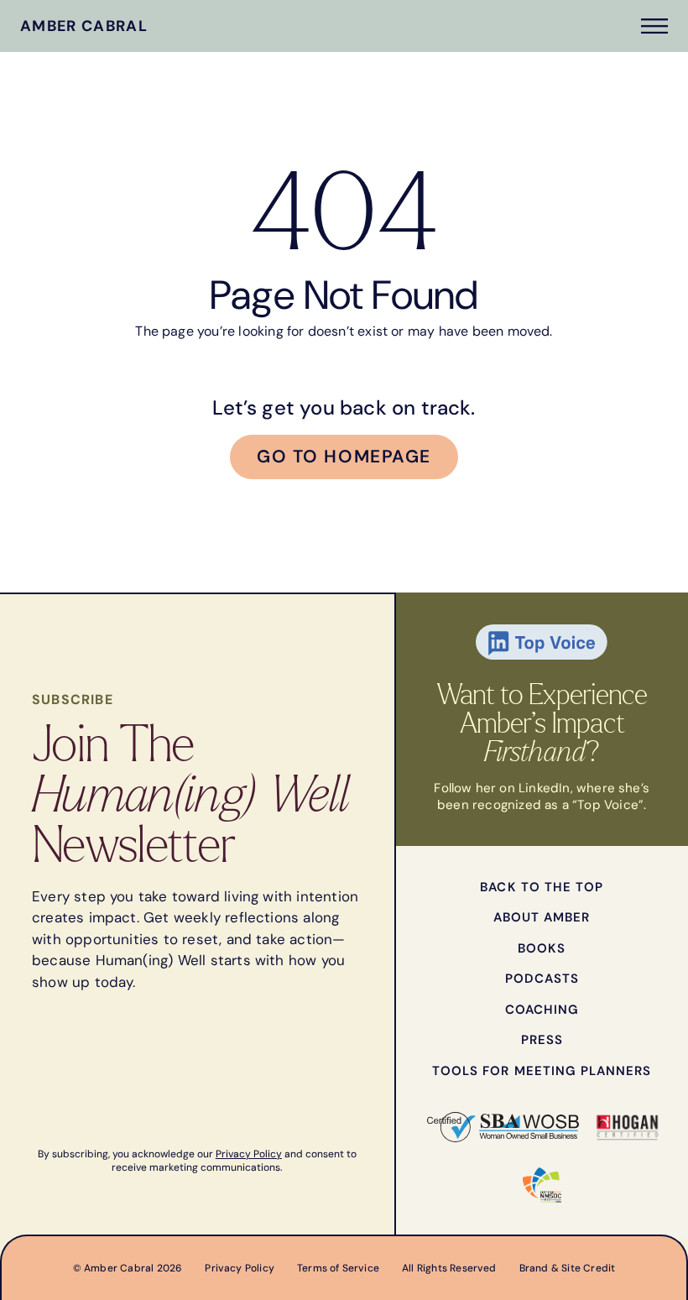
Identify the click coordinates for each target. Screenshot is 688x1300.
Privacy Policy (249, 1154)
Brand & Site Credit (567, 1268)
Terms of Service (338, 1268)
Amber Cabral (84, 26)
